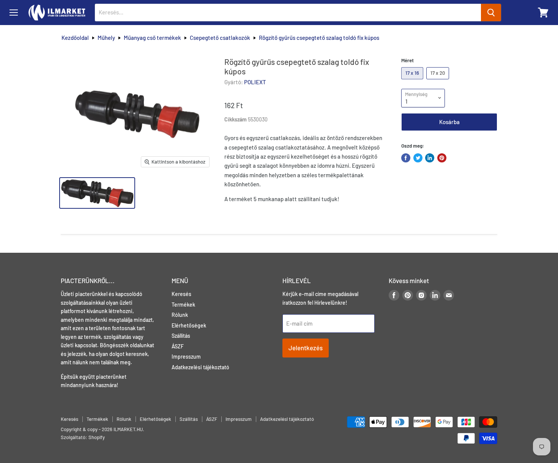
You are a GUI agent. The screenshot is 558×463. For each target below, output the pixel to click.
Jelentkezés (305, 347)
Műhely (106, 38)
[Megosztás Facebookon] (405, 157)
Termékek (183, 304)
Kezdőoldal (75, 38)
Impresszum (186, 356)
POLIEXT (255, 82)
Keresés (181, 294)
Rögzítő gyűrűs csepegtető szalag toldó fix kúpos (319, 38)
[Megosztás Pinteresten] (441, 157)
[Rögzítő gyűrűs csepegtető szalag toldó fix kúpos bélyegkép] (97, 193)
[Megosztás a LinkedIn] (429, 157)
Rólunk (180, 315)
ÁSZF (178, 346)
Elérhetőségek (189, 325)
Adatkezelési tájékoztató (200, 367)
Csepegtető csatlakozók (220, 38)
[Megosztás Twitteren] (417, 157)
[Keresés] (491, 12)
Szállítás (181, 335)
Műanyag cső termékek (152, 38)
